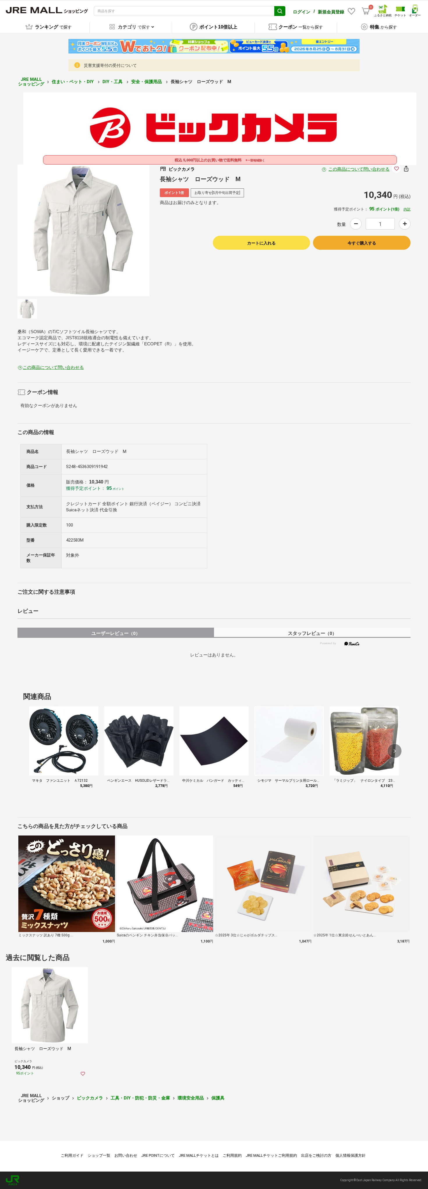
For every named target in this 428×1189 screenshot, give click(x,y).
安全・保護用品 (147, 81)
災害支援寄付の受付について (110, 65)
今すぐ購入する (362, 243)
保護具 (217, 1098)
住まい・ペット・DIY (73, 81)
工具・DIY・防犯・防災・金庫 (140, 1098)
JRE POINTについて (158, 1155)
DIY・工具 (113, 81)
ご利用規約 (232, 1155)
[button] (394, 751)
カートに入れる (261, 243)
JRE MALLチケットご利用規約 (271, 1155)
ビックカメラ (90, 1098)
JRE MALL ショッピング (31, 82)
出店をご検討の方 (316, 1155)
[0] (366, 11)
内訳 (407, 209)
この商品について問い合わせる (359, 169)
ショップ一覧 (99, 1155)
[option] (83, 230)
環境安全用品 (191, 1098)
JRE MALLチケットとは (199, 1155)
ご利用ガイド (72, 1155)
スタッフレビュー (312, 633)
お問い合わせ (125, 1155)
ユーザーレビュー (115, 633)
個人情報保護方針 (350, 1155)
